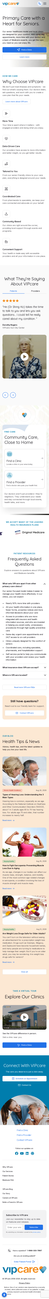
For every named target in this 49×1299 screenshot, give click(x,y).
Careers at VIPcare (9, 1198)
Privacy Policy (24, 1283)
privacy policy (37, 1232)
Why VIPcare (7, 1167)
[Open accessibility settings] (4, 1294)
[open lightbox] (24, 1017)
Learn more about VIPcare (16, 102)
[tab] (13, 291)
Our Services (7, 1171)
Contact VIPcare (24, 1140)
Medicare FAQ (8, 1180)
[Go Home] (10, 4)
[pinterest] (32, 1153)
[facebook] (17, 1153)
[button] (5, 395)
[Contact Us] (39, 3)
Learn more (24, 57)
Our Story (6, 1193)
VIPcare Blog (7, 1189)
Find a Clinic (22, 1130)
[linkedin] (27, 1153)
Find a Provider (24, 1135)
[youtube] (22, 1153)
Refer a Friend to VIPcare (12, 1202)
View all (24, 972)
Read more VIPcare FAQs (24, 687)
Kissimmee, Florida (17, 339)
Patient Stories (8, 1176)
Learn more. (6, 1294)
